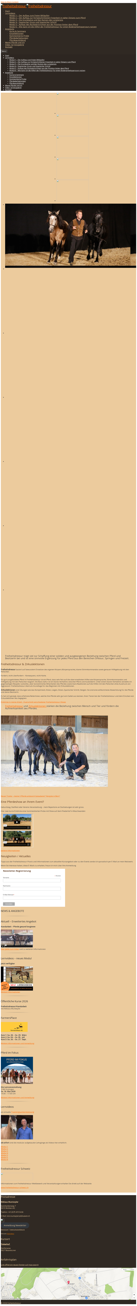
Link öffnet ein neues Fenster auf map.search (20, 1265)
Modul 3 (4, 1151)
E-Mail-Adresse (8, 895)
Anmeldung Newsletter (15, 1225)
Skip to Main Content (9, 2)
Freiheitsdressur (14, 706)
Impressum (4, 1230)
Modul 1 (4, 1146)
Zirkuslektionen (37, 706)
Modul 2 (4, 1149)
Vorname (6, 877)
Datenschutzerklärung (17, 1230)
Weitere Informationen (10, 992)
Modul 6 (4, 1159)
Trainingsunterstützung (22, 1112)
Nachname (6, 886)
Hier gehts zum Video (10, 949)
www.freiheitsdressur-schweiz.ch (14, 1187)
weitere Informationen (10, 850)
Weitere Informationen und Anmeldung (17, 1043)
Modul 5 (4, 1157)
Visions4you (10, 1234)
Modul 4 (4, 1153)
